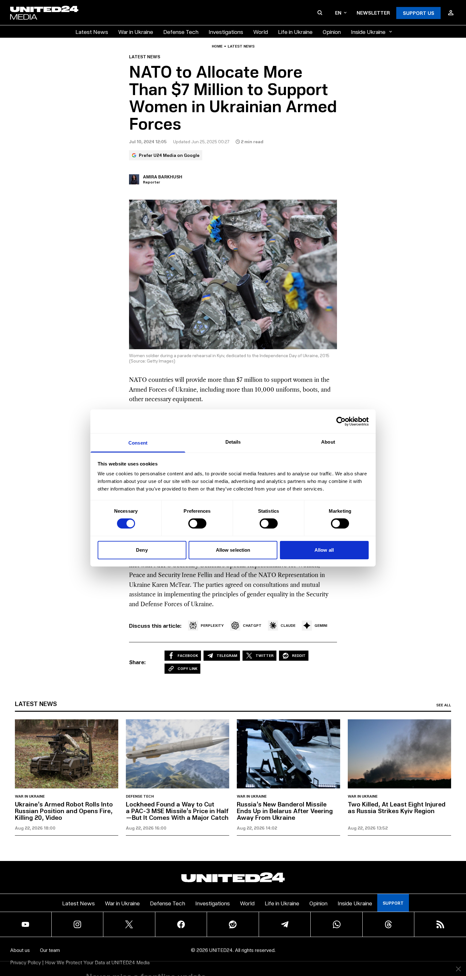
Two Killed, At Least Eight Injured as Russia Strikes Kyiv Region (396, 807)
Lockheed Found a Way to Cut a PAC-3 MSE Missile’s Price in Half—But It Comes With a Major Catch (177, 810)
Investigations (226, 31)
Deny (141, 550)
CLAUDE (288, 625)
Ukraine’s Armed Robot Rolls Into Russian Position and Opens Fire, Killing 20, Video (64, 810)
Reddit (299, 655)
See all (443, 705)
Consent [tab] (137, 443)
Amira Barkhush (162, 177)
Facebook (188, 655)
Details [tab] (233, 442)
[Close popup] (458, 936)
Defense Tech (180, 31)
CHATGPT (252, 625)
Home (217, 46)
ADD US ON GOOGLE (342, 952)
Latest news (241, 46)
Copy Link (187, 668)
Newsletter (373, 12)
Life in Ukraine (295, 31)
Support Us (418, 12)
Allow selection (233, 550)
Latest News (91, 31)
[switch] (197, 523)
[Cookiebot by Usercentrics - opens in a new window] (341, 421)
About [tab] (328, 442)
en (338, 12)
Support (393, 903)
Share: (137, 662)
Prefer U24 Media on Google (169, 155)
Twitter (265, 655)
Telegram (227, 655)
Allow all (324, 550)
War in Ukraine (135, 31)
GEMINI (320, 625)
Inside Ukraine (368, 31)
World (260, 31)
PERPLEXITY (212, 625)
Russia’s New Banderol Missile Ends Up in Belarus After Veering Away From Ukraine (285, 810)
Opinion (332, 31)
